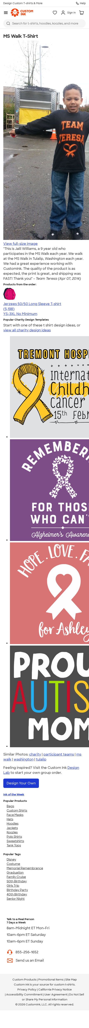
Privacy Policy (26, 989)
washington (24, 759)
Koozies (12, 832)
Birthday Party (17, 890)
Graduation (15, 872)
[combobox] (44, 23)
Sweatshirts (15, 841)
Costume (13, 864)
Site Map (71, 979)
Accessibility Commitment (24, 994)
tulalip (41, 759)
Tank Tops (14, 845)
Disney (11, 859)
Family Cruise (16, 877)
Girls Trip (13, 886)
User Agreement (55, 994)
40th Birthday (17, 894)
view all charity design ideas (27, 330)
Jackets (12, 828)
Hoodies (12, 823)
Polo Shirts (14, 837)
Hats (10, 819)
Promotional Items (50, 979)
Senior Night (16, 899)
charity (35, 754)
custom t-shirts (64, 984)
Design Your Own (21, 783)
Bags (10, 806)
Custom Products (24, 979)
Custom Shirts (17, 810)
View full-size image (20, 244)
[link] (22, 13)
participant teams (58, 754)
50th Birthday (17, 881)
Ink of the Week (13, 794)
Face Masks (15, 815)
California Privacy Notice (55, 989)
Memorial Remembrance (25, 868)
